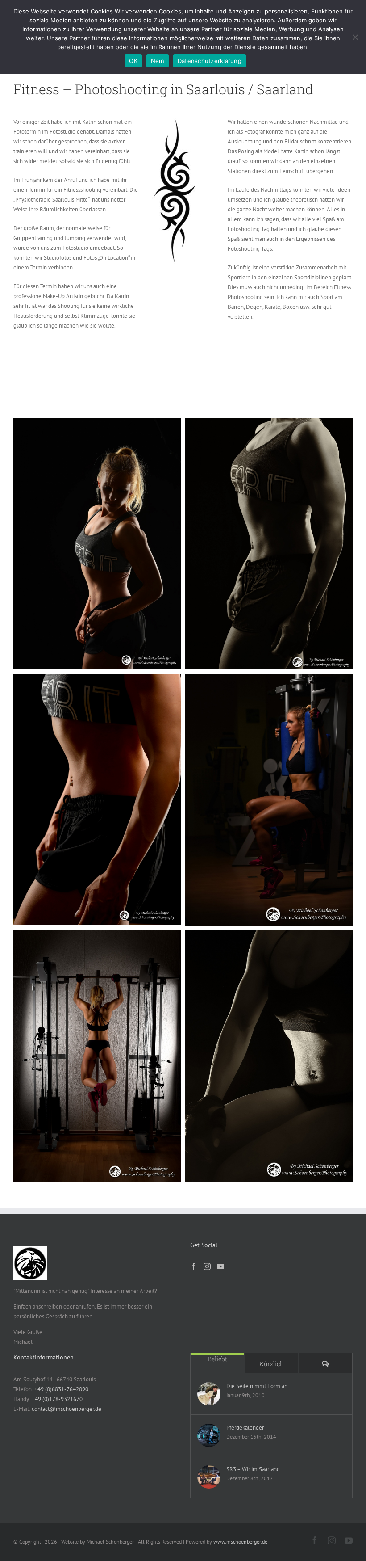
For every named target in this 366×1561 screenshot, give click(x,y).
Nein (157, 60)
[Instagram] (207, 1266)
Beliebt (217, 1359)
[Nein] (354, 37)
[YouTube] (220, 1266)
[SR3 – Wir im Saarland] (208, 1477)
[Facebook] (193, 1266)
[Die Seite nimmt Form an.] (208, 1393)
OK (133, 60)
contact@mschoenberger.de (66, 1409)
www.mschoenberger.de (240, 1541)
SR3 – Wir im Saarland (253, 1469)
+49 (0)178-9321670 (57, 1399)
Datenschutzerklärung (209, 60)
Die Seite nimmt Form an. (257, 1386)
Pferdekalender (245, 1427)
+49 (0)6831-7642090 (61, 1389)
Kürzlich (271, 1363)
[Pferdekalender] (208, 1435)
